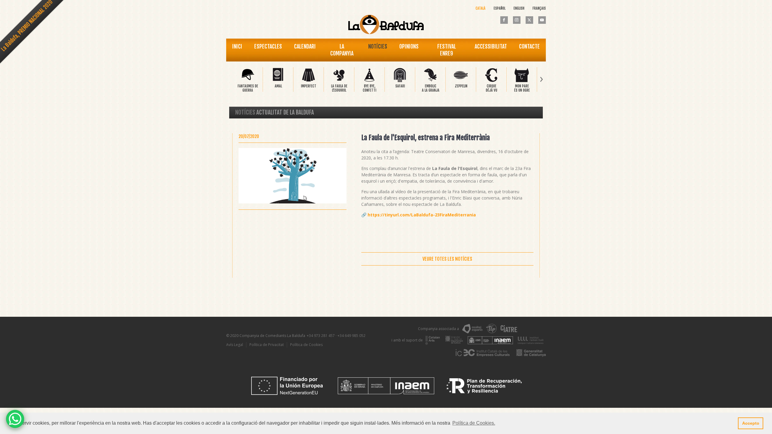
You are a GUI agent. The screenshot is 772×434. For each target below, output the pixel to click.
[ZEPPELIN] (460, 81)
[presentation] (230, 80)
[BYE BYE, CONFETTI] (369, 81)
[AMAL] (278, 81)
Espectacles (268, 46)
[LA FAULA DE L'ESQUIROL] (338, 81)
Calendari (305, 46)
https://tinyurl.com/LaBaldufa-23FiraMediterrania (422, 215)
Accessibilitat (491, 46)
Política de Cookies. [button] (473, 423)
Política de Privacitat (266, 344)
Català (481, 8)
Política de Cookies (306, 344)
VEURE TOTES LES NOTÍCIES (447, 259)
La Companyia (341, 50)
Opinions (409, 46)
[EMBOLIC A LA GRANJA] (430, 81)
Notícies (377, 46)
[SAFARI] (399, 81)
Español (499, 8)
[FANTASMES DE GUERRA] (247, 81)
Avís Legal (234, 344)
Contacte (529, 46)
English (519, 8)
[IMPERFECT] (308, 81)
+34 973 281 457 (321, 335)
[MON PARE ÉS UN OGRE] (521, 81)
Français (539, 8)
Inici (237, 46)
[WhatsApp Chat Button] (15, 419)
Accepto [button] (750, 423)
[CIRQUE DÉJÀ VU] (491, 81)
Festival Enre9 (446, 50)
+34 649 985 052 (351, 335)
